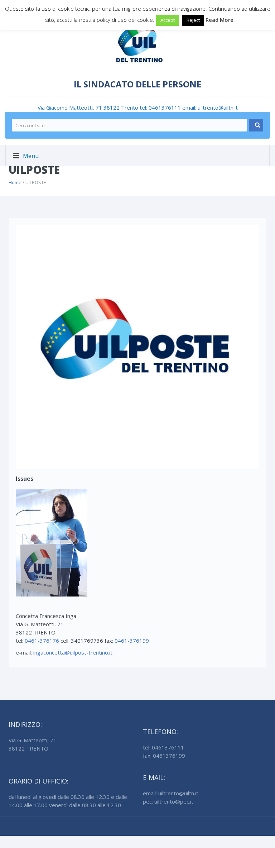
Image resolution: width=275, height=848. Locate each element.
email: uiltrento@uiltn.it (210, 107)
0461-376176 (42, 640)
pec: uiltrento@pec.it (168, 801)
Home (15, 182)
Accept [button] (167, 20)
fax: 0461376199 (164, 755)
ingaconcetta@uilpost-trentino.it (72, 652)
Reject (193, 20)
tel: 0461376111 (161, 107)
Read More (219, 19)
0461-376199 (132, 640)
